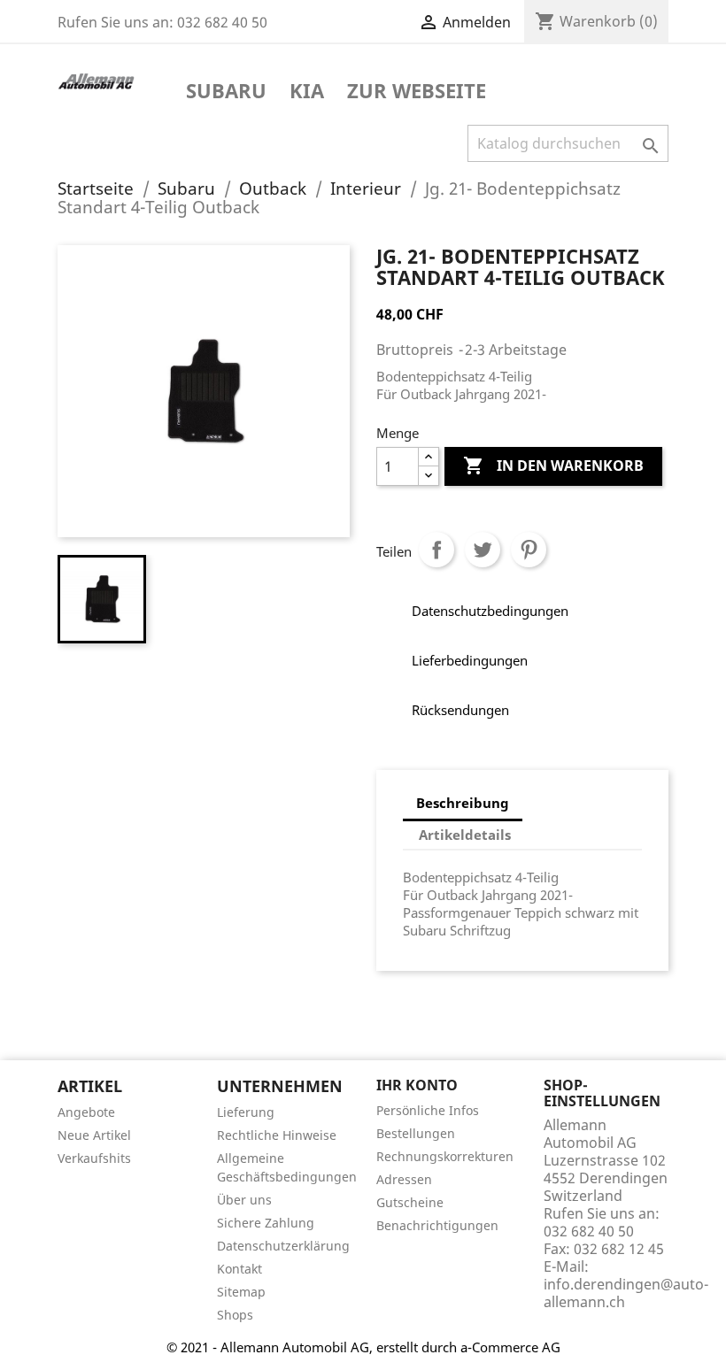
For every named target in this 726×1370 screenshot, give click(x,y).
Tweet (482, 549)
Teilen (436, 549)
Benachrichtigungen (437, 1225)
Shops (235, 1314)
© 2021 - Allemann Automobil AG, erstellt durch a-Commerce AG (363, 1347)
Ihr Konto (417, 1085)
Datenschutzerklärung (283, 1245)
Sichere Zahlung (265, 1222)
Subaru (226, 92)
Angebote (86, 1112)
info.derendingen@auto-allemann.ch (626, 1293)
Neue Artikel (94, 1135)
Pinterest (528, 549)
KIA (307, 92)
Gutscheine (410, 1202)
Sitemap (241, 1291)
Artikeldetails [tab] (465, 834)
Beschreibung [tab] (462, 803)
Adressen (404, 1179)
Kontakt (239, 1268)
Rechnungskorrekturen (445, 1156)
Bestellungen (415, 1133)
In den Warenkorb (553, 465)
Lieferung (245, 1112)
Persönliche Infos (427, 1110)
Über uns (244, 1199)
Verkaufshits (94, 1158)
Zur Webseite (416, 92)
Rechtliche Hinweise (276, 1135)
